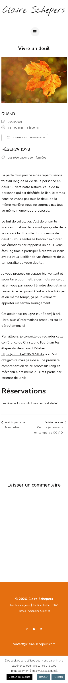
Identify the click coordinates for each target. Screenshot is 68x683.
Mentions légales (20, 605)
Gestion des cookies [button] (19, 677)
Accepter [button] (58, 677)
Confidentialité (41, 605)
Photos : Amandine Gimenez (34, 611)
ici (23, 325)
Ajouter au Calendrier (27, 137)
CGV (55, 605)
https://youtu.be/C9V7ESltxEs (22, 354)
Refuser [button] (43, 677)
